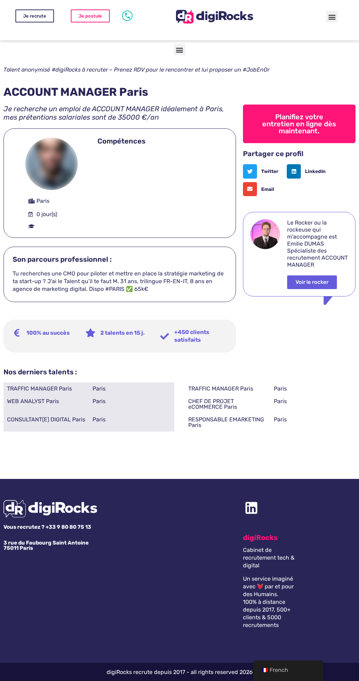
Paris (99, 388)
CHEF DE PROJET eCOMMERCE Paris (212, 404)
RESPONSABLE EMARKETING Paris (226, 422)
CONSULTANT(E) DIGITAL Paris (46, 419)
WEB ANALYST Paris (33, 401)
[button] (332, 16)
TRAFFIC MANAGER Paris (39, 388)
